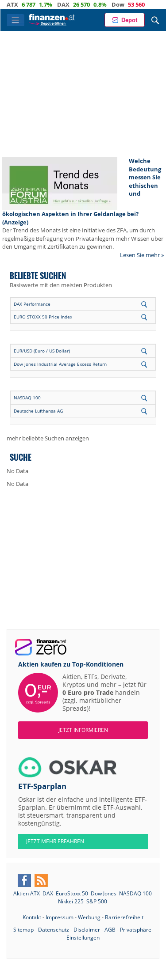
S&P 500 (96, 901)
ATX (12, 4)
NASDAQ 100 (27, 397)
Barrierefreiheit (124, 917)
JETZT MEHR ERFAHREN (55, 841)
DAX (63, 4)
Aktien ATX (26, 893)
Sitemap (23, 929)
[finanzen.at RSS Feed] (41, 880)
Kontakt (32, 917)
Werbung (89, 917)
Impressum (59, 917)
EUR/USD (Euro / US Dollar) (42, 351)
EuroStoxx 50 (72, 893)
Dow (118, 4)
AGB (110, 929)
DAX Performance (32, 304)
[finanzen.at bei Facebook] (24, 880)
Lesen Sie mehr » (142, 255)
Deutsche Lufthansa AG (38, 411)
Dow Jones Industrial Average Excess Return (60, 364)
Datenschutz (53, 929)
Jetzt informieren (83, 730)
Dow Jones (103, 893)
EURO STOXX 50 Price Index (43, 317)
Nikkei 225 (71, 901)
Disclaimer (86, 929)
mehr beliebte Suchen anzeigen (48, 438)
